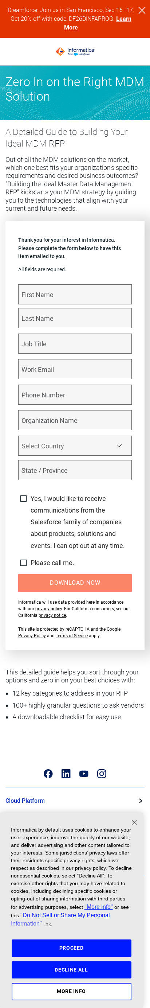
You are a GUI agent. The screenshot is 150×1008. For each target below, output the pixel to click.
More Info (71, 991)
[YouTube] (83, 773)
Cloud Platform (25, 800)
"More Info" (98, 906)
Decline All (71, 970)
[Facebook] (48, 773)
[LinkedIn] (66, 773)
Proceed (71, 948)
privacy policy (48, 608)
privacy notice (52, 615)
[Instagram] (101, 773)
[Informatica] (75, 52)
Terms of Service (72, 635)
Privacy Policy (32, 635)
